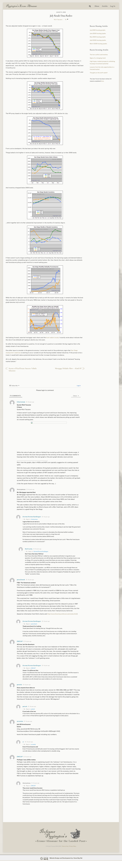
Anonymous (34, 519)
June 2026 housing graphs (98, 33)
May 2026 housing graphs (98, 37)
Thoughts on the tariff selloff (99, 72)
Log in (79, 385)
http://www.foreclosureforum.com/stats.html (62, 614)
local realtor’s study (52, 337)
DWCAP (33, 668)
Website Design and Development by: (61, 858)
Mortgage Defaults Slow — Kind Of (68, 368)
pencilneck (34, 624)
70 (65, 19)
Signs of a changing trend (98, 58)
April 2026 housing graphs (98, 40)
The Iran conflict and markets (99, 54)
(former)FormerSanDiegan (40, 551)
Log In (112, 6)
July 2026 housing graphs (97, 30)
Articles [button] (105, 6)
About (96, 6)
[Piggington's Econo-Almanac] (21, 7)
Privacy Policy (72, 846)
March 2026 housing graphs (98, 43)
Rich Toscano (58, 19)
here (102, 81)
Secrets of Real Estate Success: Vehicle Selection (23, 369)
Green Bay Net (77, 858)
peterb (33, 709)
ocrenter (33, 744)
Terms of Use (65, 846)
